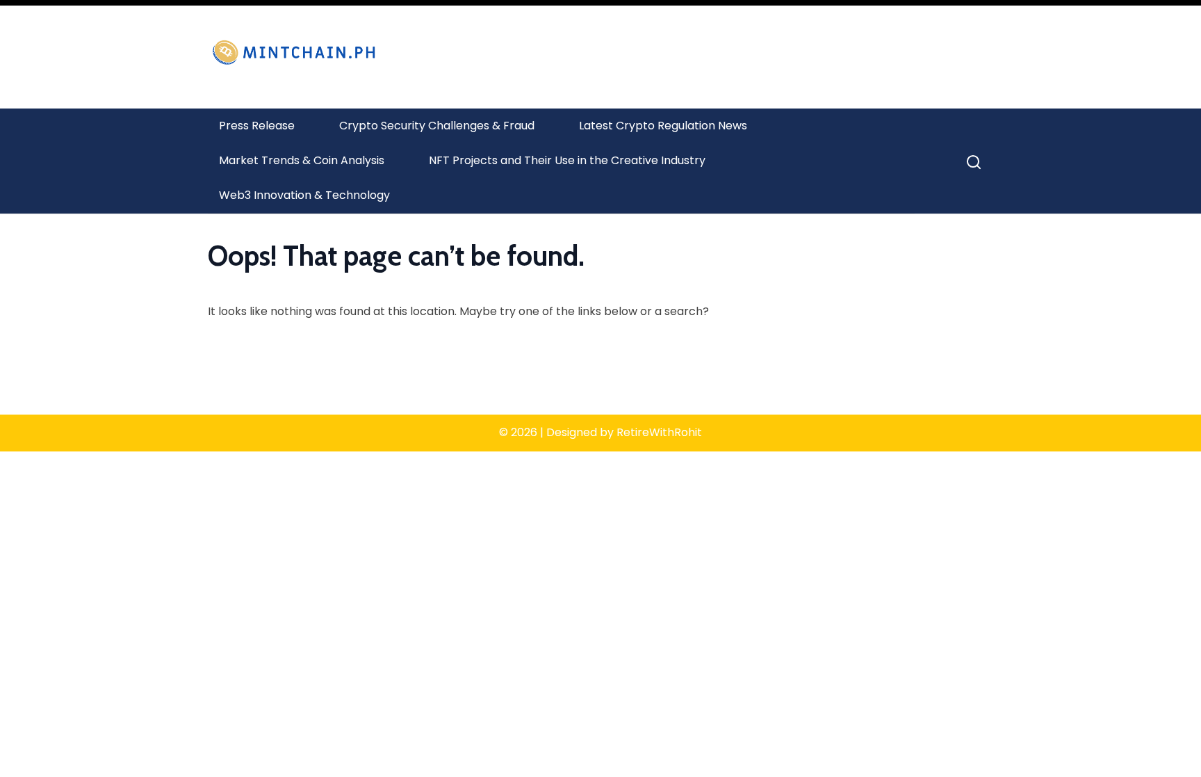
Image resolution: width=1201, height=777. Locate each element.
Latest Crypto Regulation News (663, 126)
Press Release (257, 126)
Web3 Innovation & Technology (304, 195)
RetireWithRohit (659, 432)
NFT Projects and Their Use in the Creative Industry (567, 160)
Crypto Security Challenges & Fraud (436, 126)
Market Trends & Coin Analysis (301, 160)
